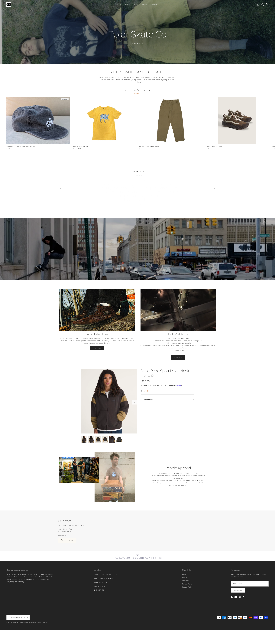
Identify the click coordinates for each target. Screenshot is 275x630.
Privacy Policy (187, 584)
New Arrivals (137, 90)
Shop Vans (97, 348)
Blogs (184, 574)
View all (137, 93)
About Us (185, 581)
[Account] (257, 4)
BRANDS (155, 4)
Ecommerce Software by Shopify (38, 622)
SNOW (127, 4)
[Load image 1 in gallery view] (109, 401)
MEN (136, 4)
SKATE (119, 4)
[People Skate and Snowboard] (8, 4)
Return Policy (187, 587)
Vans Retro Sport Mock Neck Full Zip (165, 373)
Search (184, 578)
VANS (146, 391)
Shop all (137, 43)
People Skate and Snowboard (19, 622)
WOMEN (145, 4)
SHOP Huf (178, 358)
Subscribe (238, 590)
